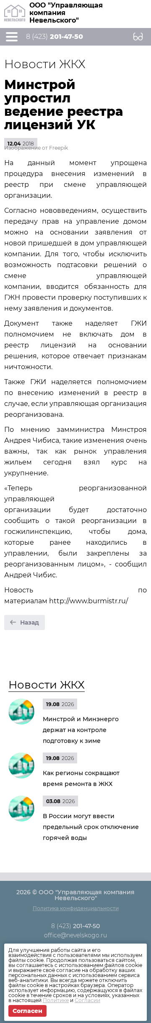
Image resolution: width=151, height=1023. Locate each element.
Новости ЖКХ (46, 684)
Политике (56, 1000)
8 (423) (54, 36)
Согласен (27, 1011)
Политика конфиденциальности (76, 908)
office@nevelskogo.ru (75, 935)
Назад (29, 622)
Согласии (87, 1000)
